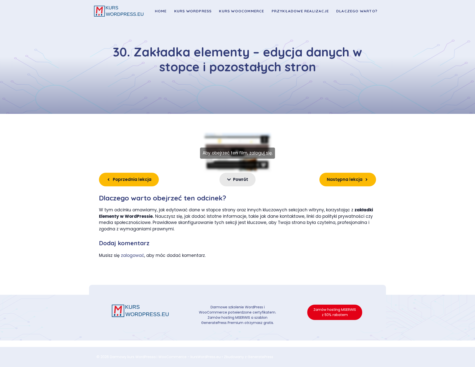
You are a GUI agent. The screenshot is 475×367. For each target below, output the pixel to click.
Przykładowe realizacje (300, 11)
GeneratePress (260, 356)
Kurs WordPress (193, 11)
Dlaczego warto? (356, 11)
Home (161, 11)
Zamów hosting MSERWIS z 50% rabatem (334, 312)
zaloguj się (260, 153)
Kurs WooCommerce (241, 11)
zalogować (132, 255)
